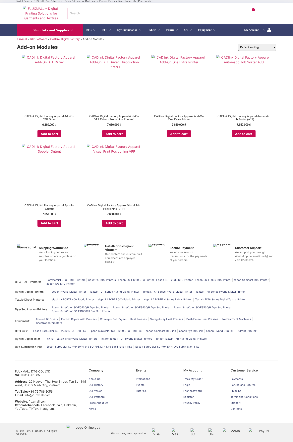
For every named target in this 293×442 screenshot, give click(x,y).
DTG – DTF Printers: (28, 281)
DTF (104, 29)
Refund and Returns (243, 384)
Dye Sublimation (127, 29)
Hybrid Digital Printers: (29, 291)
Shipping (236, 390)
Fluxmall (22, 39)
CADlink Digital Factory (65, 39)
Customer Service (244, 370)
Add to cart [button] (49, 134)
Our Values (95, 390)
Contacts (236, 408)
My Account (251, 29)
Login (186, 384)
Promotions (143, 378)
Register (188, 396)
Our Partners (97, 396)
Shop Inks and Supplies (51, 30)
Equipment (205, 29)
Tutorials (141, 390)
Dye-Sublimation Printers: (31, 309)
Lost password (192, 390)
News (92, 408)
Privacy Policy (191, 402)
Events (140, 384)
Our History (96, 384)
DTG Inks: (21, 331)
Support (236, 402)
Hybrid (151, 29)
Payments (237, 378)
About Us (94, 378)
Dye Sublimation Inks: (29, 346)
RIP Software (38, 39)
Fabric (170, 29)
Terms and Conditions (244, 396)
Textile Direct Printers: (29, 299)
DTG (89, 29)
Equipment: (22, 321)
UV (186, 29)
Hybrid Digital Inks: (27, 338)
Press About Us (98, 402)
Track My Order (193, 378)
